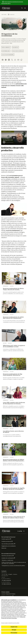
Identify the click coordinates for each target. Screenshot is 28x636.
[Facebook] (2, 60)
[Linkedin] (9, 60)
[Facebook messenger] (6, 60)
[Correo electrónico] (18, 60)
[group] (14, 285)
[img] (6, 8)
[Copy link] (21, 60)
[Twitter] (12, 60)
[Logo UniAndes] (6, 8)
